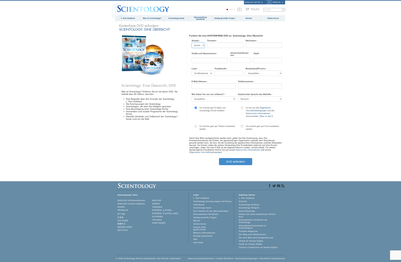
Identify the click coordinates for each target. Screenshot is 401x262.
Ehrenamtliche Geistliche (200, 18)
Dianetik (243, 201)
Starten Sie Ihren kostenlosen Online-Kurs (257, 215)
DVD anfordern (235, 161)
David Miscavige (247, 211)
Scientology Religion (249, 208)
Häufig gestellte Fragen (224, 18)
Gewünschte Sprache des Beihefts (254, 94)
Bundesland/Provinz (255, 68)
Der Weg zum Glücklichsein (252, 234)
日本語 (120, 217)
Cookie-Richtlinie (224, 258)
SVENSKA (157, 207)
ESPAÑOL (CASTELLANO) (165, 213)
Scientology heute (176, 18)
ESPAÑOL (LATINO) (162, 210)
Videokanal (199, 205)
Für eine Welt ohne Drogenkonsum (256, 238)
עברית (121, 214)
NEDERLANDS (124, 227)
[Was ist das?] (266, 116)
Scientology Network (249, 205)
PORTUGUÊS (159, 223)
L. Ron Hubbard (128, 18)
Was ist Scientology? (152, 18)
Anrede (195, 40)
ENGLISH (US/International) (131, 200)
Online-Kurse (273, 18)
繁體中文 (121, 224)
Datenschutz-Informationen (258, 113)
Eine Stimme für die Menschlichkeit (210, 211)
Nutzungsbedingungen (246, 258)
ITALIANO (157, 220)
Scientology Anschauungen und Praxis (212, 201)
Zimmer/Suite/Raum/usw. (239, 54)
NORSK (156, 204)
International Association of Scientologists (252, 227)
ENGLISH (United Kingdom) (131, 204)
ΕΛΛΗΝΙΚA (157, 217)
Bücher (249, 18)
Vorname (211, 40)
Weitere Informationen (204, 233)
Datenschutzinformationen (201, 258)
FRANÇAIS (122, 210)
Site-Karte (198, 242)
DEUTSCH (122, 230)
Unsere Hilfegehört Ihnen (199, 228)
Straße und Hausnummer (204, 53)
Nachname (251, 40)
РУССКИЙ (122, 221)
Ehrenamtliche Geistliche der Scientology (253, 221)
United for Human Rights (251, 241)
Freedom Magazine (248, 231)
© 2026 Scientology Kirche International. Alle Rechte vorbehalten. (149, 258)
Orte (195, 239)
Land (194, 68)
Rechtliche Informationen (272, 258)
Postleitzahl (220, 68)
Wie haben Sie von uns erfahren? (208, 94)
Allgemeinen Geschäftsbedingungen (205, 152)
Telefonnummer (245, 81)
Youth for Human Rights (250, 244)
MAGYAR (156, 200)
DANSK (121, 207)
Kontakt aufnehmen (203, 236)
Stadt (255, 53)
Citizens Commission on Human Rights (258, 247)
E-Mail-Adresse (199, 81)
